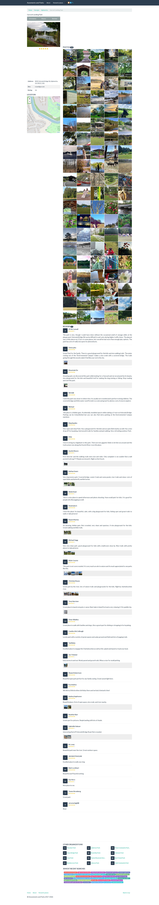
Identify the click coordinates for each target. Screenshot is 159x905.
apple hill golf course (70, 876)
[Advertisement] (43, 65)
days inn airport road (96, 876)
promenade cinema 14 (116, 880)
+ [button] (29, 99)
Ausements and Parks (35, 3)
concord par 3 (86, 882)
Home (30, 10)
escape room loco (69, 874)
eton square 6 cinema (121, 876)
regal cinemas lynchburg (84, 872)
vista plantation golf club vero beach (73, 882)
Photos (43, 18)
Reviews (54, 18)
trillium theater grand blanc (98, 872)
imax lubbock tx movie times (83, 876)
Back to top (126, 893)
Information (32, 18)
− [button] (29, 101)
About (48, 3)
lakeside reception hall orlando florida (84, 874)
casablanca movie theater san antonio (83, 878)
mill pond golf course (100, 874)
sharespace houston (118, 882)
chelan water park (110, 874)
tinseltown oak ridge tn (123, 878)
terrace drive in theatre (104, 880)
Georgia (36, 10)
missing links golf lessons (123, 874)
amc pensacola (107, 882)
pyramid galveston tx (99, 878)
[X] (66, 2)
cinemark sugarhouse (124, 872)
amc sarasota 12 (68, 878)
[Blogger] (68, 2)
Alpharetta (44, 10)
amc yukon (94, 880)
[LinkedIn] (70, 2)
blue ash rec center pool (84, 880)
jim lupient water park (97, 882)
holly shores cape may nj (109, 876)
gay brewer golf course (111, 872)
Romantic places (58, 3)
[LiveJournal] (73, 2)
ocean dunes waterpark (111, 878)
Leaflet (58, 132)
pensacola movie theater (71, 872)
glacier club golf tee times (71, 880)
